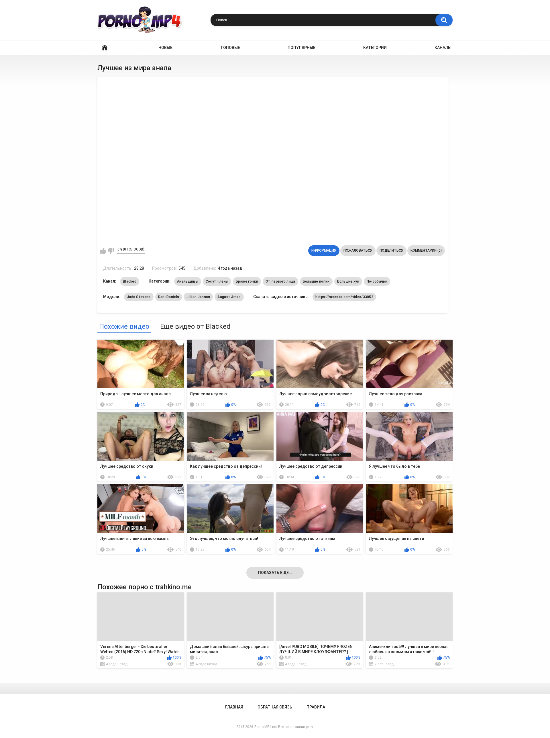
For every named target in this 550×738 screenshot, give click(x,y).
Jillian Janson (198, 297)
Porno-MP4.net (265, 727)
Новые (165, 47)
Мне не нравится (111, 251)
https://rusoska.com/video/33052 (344, 297)
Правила (316, 707)
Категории (375, 47)
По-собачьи (377, 281)
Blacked (129, 281)
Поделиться (391, 250)
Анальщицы (187, 281)
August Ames (229, 297)
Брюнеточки (247, 281)
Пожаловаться (357, 250)
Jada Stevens (139, 297)
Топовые (230, 47)
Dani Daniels (168, 297)
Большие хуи (348, 281)
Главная (104, 47)
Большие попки (316, 281)
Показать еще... (275, 572)
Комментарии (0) (426, 250)
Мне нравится (103, 251)
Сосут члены (217, 281)
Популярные (301, 47)
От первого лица (280, 281)
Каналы (443, 47)
